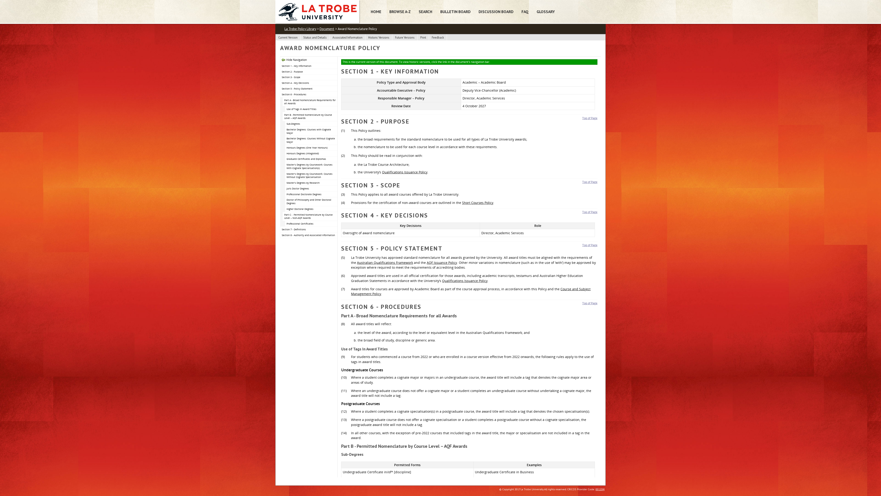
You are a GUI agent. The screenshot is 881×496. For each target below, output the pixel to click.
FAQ (525, 11)
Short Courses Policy (477, 202)
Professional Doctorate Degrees (304, 194)
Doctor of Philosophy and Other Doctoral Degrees (309, 201)
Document (327, 29)
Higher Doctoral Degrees (300, 209)
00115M (600, 489)
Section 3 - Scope (291, 77)
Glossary (546, 11)
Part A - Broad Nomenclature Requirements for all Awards (310, 102)
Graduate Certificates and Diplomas (306, 159)
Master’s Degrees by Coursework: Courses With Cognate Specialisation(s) (309, 166)
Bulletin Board (455, 11)
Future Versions (405, 37)
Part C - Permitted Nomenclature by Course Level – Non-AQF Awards (308, 216)
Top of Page (589, 118)
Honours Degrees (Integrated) (303, 153)
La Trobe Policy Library (300, 29)
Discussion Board (496, 11)
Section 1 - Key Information (296, 66)
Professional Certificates (300, 223)
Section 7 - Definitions (294, 229)
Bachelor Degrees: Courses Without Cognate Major (311, 140)
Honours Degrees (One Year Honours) (307, 147)
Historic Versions (378, 37)
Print (423, 37)
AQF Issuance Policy (442, 262)
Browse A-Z (400, 11)
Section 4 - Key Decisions (295, 83)
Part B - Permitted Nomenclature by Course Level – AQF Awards (308, 116)
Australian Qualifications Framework (385, 262)
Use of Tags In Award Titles (301, 109)
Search (425, 11)
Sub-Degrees (293, 123)
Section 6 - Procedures (294, 94)
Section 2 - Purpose (292, 71)
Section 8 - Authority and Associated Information (308, 235)
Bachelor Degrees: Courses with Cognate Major (309, 131)
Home (376, 11)
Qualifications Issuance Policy (404, 172)
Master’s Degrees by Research (303, 182)
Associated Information (347, 37)
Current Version (288, 37)
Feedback (438, 37)
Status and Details (315, 37)
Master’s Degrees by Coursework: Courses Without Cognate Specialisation (309, 175)
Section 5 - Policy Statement (297, 88)
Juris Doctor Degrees (298, 188)
